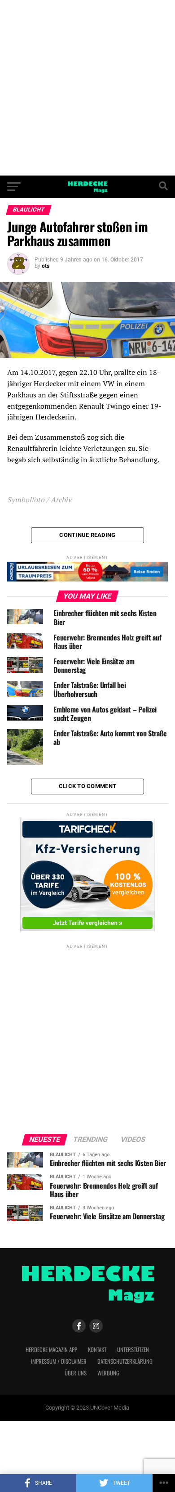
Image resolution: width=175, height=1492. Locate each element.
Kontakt (97, 1349)
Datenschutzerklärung (125, 1361)
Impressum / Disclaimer (59, 1361)
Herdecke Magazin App (51, 1349)
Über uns (76, 1373)
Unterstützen (133, 1349)
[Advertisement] (87, 88)
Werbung (108, 1373)
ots (45, 266)
